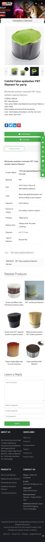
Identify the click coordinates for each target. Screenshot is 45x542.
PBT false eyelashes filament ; (22, 253)
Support (26, 449)
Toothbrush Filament (8, 493)
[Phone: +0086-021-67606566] (43, 161)
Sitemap (25, 534)
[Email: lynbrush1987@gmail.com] (43, 170)
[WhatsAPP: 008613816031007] (43, 165)
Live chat (26, 140)
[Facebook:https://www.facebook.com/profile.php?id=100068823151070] (43, 137)
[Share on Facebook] (6, 125)
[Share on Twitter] (11, 125)
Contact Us (27, 453)
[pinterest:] (43, 151)
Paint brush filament (8, 475)
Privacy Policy (28, 457)
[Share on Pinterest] (19, 125)
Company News (29, 445)
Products (26, 441)
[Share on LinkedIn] (15, 125)
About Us (26, 438)
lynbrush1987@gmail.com (33, 484)
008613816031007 (30, 491)
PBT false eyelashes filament (26, 261)
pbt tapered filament (31, 171)
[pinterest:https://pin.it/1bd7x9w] (43, 147)
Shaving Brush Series (9, 483)
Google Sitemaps (35, 534)
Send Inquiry (25, 134)
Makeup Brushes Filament (10, 479)
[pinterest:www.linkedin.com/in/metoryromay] (43, 156)
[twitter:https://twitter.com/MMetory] (43, 142)
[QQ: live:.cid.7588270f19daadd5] (43, 175)
